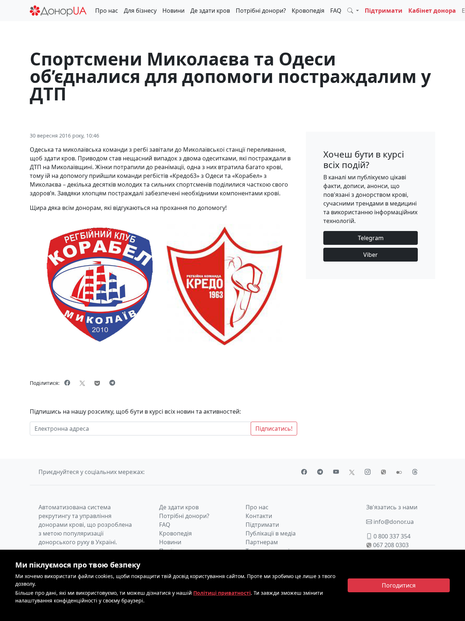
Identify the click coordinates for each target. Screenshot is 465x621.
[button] (353, 10)
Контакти (259, 516)
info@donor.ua (393, 522)
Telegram (371, 238)
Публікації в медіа (271, 533)
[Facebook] (67, 383)
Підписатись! (273, 429)
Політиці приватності (222, 592)
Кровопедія (308, 11)
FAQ (335, 11)
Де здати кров (210, 11)
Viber (370, 255)
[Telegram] (112, 383)
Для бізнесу (140, 11)
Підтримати (384, 11)
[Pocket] (97, 383)
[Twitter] (82, 383)
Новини (173, 11)
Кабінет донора (432, 11)
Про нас (106, 11)
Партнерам (262, 542)
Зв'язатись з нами (391, 507)
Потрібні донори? (261, 11)
